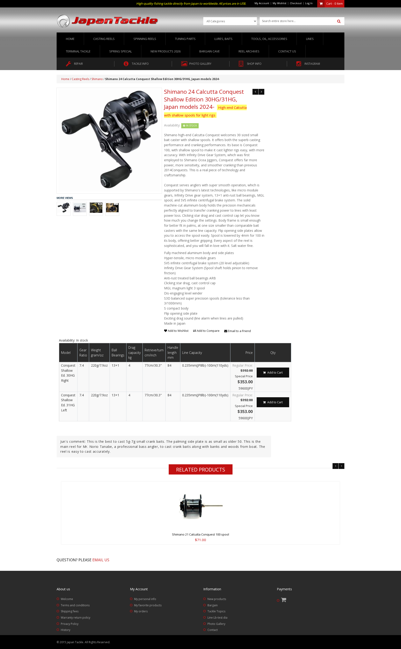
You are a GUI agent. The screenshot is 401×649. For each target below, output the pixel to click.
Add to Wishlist (177, 331)
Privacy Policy (69, 624)
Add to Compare (208, 331)
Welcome (67, 599)
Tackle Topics (216, 611)
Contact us (287, 51)
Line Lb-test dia (217, 618)
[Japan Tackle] (108, 21)
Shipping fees (69, 611)
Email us (100, 559)
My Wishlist (279, 3)
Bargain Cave (209, 51)
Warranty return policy (75, 618)
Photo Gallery (216, 624)
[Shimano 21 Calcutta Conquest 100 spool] (200, 505)
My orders (141, 611)
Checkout (296, 3)
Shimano (97, 79)
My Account (262, 3)
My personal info (145, 599)
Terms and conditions (75, 605)
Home (70, 39)
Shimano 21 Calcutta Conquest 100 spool (200, 534)
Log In (309, 3)
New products (216, 599)
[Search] (338, 21)
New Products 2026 (166, 51)
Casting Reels (80, 79)
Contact (212, 630)
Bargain (212, 605)
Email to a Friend (239, 331)
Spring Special (120, 51)
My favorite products (148, 605)
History (65, 630)
